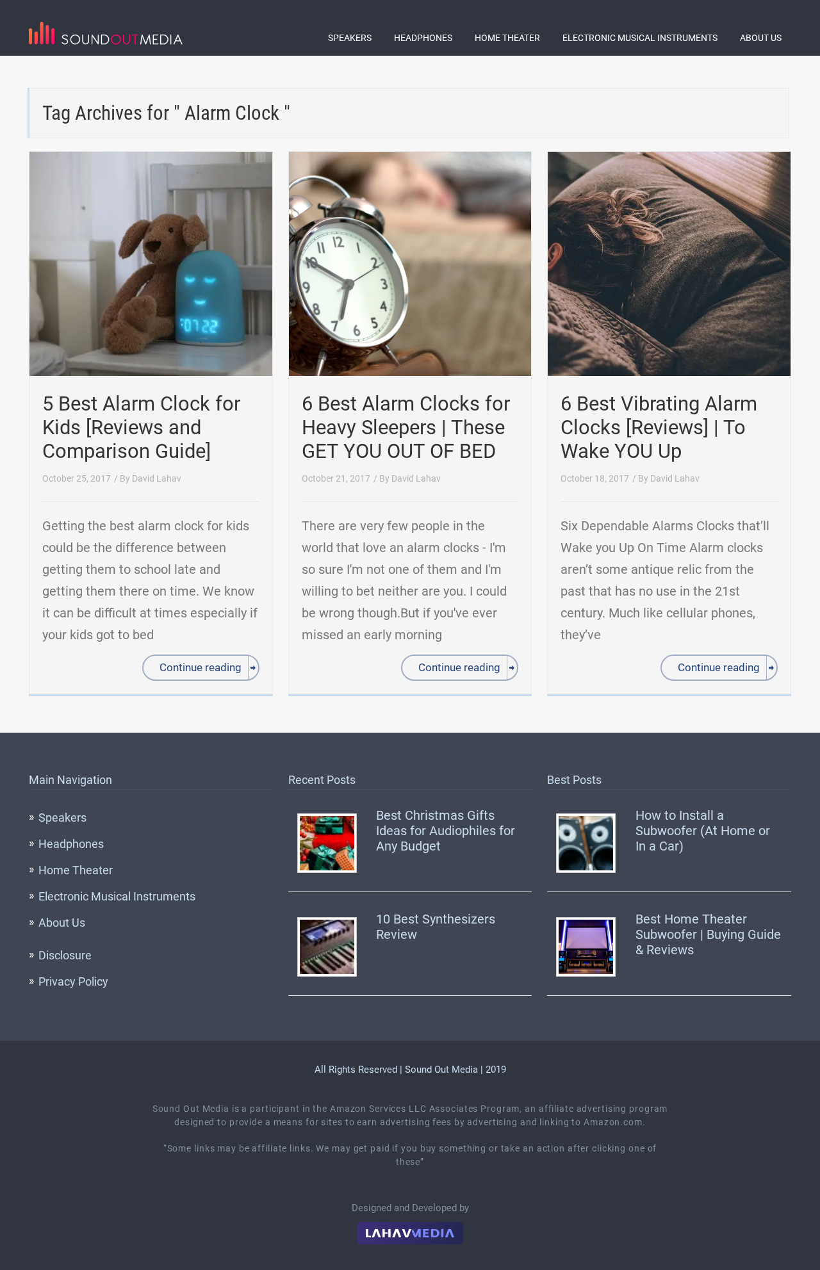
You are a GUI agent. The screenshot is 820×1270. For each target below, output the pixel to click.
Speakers (350, 38)
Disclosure (65, 955)
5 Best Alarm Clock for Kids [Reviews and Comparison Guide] (141, 427)
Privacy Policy (73, 981)
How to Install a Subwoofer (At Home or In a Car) (703, 831)
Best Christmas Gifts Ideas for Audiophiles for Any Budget (445, 831)
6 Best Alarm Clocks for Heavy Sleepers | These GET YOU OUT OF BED (406, 427)
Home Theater (507, 38)
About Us (761, 38)
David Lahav (156, 478)
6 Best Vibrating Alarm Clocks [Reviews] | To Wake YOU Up (659, 427)
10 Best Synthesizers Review (435, 926)
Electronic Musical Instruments (640, 38)
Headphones (423, 38)
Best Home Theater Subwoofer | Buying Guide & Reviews (708, 934)
